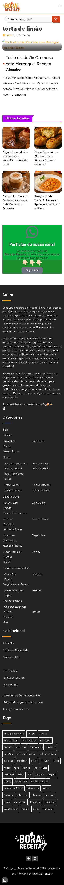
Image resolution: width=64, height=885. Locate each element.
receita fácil (21, 781)
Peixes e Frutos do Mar (16, 568)
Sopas (7, 595)
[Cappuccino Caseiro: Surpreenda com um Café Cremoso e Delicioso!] (16, 182)
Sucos (6, 446)
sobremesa (20, 802)
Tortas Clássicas (13, 490)
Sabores (8, 795)
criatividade (36, 747)
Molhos (36, 551)
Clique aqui (32, 270)
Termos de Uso (11, 657)
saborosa (22, 795)
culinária (8, 754)
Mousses (8, 519)
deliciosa (8, 760)
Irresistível (9, 774)
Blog (5, 622)
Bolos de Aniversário (15, 463)
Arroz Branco (29, 740)
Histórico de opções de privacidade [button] (22, 702)
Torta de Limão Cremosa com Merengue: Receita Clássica (29, 63)
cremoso (21, 747)
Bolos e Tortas (11, 451)
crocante (51, 747)
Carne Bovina (10, 502)
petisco (40, 774)
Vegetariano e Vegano (16, 584)
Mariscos (37, 574)
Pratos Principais (13, 590)
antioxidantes (11, 740)
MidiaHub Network (42, 873)
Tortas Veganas (41, 490)
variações (50, 802)
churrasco (45, 740)
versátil (25, 809)
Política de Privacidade (15, 650)
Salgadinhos (38, 535)
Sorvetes (8, 524)
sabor (46, 788)
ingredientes (40, 767)
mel (30, 774)
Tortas (7, 478)
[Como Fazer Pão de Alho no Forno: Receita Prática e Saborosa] (48, 138)
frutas (7, 767)
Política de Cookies (13, 677)
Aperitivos (9, 535)
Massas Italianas (12, 551)
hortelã (26, 767)
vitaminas (48, 809)
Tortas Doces (12, 484)
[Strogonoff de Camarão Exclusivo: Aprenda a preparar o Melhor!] (48, 182)
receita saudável (39, 781)
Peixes (8, 579)
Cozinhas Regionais (15, 606)
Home (8, 35)
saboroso (36, 795)
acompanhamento (14, 733)
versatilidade (10, 809)
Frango (7, 507)
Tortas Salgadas (41, 484)
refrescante (33, 788)
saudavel (49, 795)
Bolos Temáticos (13, 473)
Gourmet (8, 617)
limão (21, 774)
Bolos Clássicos (41, 463)
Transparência (10, 671)
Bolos (6, 457)
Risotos (7, 556)
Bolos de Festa (40, 468)
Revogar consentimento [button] (16, 709)
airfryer (31, 733)
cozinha (8, 747)
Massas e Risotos (12, 545)
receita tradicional (13, 788)
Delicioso (22, 760)
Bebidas (7, 435)
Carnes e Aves (11, 496)
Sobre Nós (8, 643)
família (45, 760)
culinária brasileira (26, 754)
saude (7, 802)
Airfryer (7, 611)
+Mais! (6, 562)
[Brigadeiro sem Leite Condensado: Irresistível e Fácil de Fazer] (16, 138)
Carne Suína (38, 502)
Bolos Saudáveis (13, 468)
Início (5, 429)
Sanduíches (9, 540)
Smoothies (38, 441)
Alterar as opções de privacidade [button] (21, 695)
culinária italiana (48, 754)
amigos (43, 733)
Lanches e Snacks (12, 529)
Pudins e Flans (40, 519)
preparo (52, 774)
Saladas (36, 590)
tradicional (36, 802)
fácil (16, 767)
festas (56, 760)
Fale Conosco (10, 684)
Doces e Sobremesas (15, 513)
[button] (5, 880)
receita (7, 781)
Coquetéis (9, 441)
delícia (34, 760)
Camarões (10, 574)
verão (36, 809)
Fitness (36, 611)
